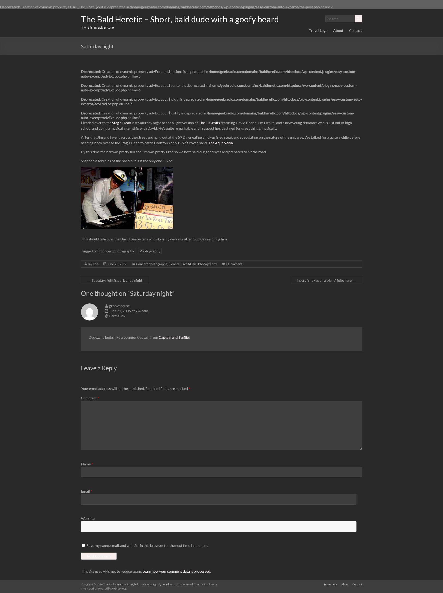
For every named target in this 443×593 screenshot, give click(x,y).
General (174, 264)
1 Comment (234, 264)
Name (87, 464)
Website (88, 518)
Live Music (189, 264)
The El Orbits (209, 122)
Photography (150, 251)
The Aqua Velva (220, 143)
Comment (90, 398)
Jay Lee (93, 264)
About (338, 30)
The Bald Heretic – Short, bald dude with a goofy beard (180, 19)
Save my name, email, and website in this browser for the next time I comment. (147, 545)
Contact (355, 30)
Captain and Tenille (174, 337)
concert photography (117, 251)
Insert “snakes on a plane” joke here (326, 280)
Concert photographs (151, 264)
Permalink (117, 316)
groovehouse (119, 305)
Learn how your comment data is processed (176, 571)
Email (86, 491)
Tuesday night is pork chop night (114, 280)
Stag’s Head (121, 122)
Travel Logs (318, 30)
